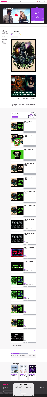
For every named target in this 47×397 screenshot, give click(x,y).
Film (11, 34)
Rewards (2, 29)
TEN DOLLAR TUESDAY (4, 31)
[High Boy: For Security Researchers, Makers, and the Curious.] (32, 369)
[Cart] (39, 1)
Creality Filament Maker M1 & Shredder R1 (14, 376)
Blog (33, 386)
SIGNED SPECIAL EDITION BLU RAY (5, 36)
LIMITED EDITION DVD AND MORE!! (5, 35)
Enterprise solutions (42, 387)
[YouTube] (5, 387)
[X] (4, 387)
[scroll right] (35, 350)
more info (12, 32)
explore (26, 364)
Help (33, 387)
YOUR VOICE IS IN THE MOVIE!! (4, 39)
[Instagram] (6, 387)
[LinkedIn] (7, 387)
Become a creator (41, 386)
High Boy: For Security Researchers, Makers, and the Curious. (32, 376)
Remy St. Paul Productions (15, 31)
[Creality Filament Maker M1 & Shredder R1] (14, 369)
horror (20, 34)
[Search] (19, 1)
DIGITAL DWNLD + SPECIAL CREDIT (5, 33)
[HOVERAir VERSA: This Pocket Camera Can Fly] (23, 369)
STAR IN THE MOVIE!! (4, 30)
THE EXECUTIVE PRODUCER (29, 331)
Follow (37, 16)
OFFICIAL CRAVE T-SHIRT (4, 32)
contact (14, 32)
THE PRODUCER (27, 303)
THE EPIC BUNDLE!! (27, 275)
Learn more (12, 356)
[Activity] (41, 1)
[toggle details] (18, 380)
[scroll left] (34, 350)
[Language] (38, 1)
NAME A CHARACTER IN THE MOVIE (5, 43)
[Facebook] (3, 387)
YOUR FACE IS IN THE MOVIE (5, 42)
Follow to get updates (13, 357)
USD (34, 1)
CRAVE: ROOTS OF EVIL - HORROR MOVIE (19, 5)
